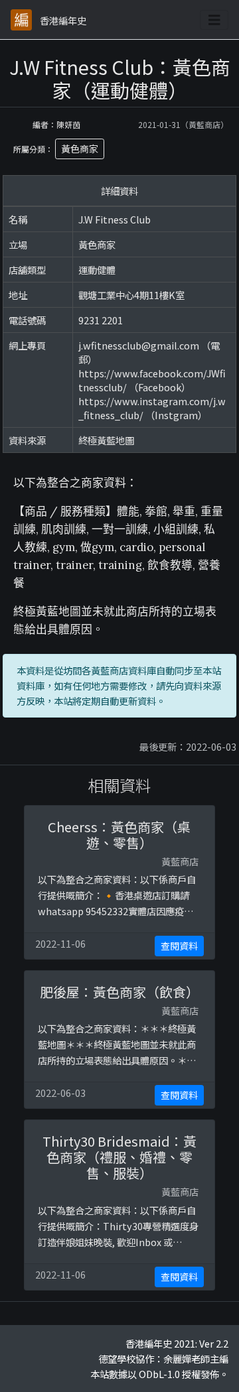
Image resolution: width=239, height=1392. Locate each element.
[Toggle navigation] (214, 20)
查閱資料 (179, 945)
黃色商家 (79, 148)
